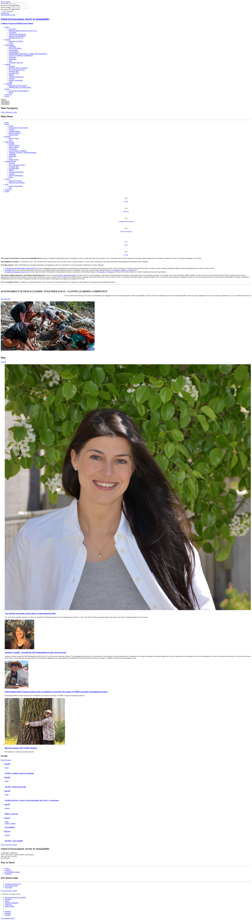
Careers (7, 179)
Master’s (124, 270)
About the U (9, 904)
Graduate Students (14, 131)
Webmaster (8, 874)
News (6, 184)
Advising (11, 78)
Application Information (16, 77)
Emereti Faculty (14, 135)
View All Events (6, 760)
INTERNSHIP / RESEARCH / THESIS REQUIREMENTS (28, 54)
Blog (10, 188)
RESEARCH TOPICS (16, 41)
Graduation (12, 57)
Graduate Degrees (10, 161)
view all (3, 362)
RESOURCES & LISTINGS (18, 85)
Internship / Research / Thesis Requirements (22, 152)
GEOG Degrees (14, 147)
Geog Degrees (13, 50)
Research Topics (14, 138)
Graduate (7, 64)
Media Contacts (9, 906)
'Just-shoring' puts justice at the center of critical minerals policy (30, 613)
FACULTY (12, 29)
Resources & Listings (15, 181)
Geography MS (13, 71)
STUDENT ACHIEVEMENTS (19, 91)
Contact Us (8, 94)
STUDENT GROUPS (16, 62)
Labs (10, 140)
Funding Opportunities (16, 80)
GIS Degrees (13, 149)
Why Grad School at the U (17, 70)
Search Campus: (6, 7)
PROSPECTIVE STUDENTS (18, 68)
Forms (11, 82)
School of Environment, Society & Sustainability (25, 19)
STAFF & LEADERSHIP (17, 36)
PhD (131, 270)
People (7, 27)
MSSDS (11, 75)
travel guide (8, 887)
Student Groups (13, 159)
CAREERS (8, 84)
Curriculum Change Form (13, 884)
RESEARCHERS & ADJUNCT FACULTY (23, 31)
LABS (11, 43)
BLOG (11, 93)
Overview (12, 66)
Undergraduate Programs (126, 221)
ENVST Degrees (14, 145)
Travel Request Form (11, 885)
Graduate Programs (126, 231)
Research (7, 39)
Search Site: (4, 3)
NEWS (7, 89)
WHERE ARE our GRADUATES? (20, 87)
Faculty (11, 126)
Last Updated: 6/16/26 (8, 918)
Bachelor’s (117, 270)
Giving (7, 96)
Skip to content (5, 1)
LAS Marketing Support (12, 872)
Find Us (7, 868)
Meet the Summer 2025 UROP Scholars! (21, 748)
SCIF (10, 61)
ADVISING (12, 32)
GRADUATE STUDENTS (17, 34)
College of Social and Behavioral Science (17, 23)
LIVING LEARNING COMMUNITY (21, 55)
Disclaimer (8, 899)
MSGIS (11, 170)
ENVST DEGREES (15, 48)
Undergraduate (9, 45)
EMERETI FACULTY (16, 38)
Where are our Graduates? (17, 182)
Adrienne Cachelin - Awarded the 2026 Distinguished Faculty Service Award (35, 652)
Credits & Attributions (11, 903)
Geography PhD (14, 73)
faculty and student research (67, 275)
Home (7, 122)
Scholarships (13, 59)
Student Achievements (16, 186)
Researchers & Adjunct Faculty (18, 128)
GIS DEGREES (14, 52)
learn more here (5, 299)
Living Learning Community (18, 151)
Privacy (7, 901)
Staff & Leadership (14, 133)
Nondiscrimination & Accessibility (15, 897)
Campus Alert (5, 13)
